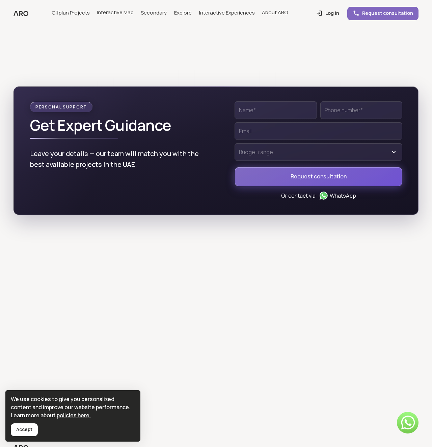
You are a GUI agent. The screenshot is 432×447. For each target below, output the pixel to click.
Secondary (154, 12)
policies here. (74, 415)
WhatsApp (343, 195)
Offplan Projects (71, 12)
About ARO (275, 12)
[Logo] (21, 13)
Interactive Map (115, 12)
